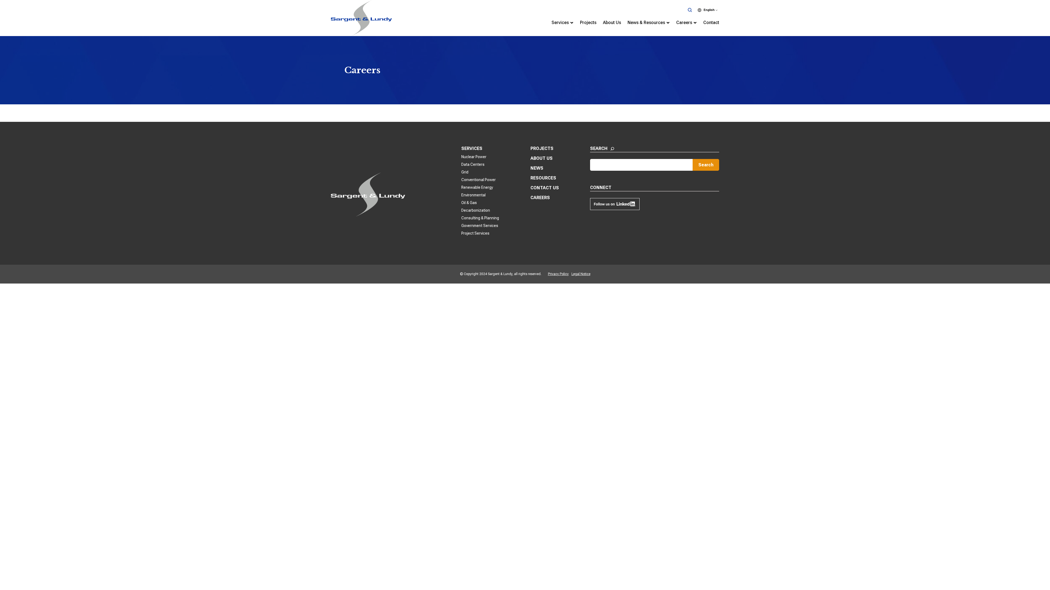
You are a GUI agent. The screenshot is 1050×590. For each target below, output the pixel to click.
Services (560, 22)
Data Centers (473, 164)
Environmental (473, 195)
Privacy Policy (558, 274)
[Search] (690, 10)
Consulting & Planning (480, 218)
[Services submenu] (571, 23)
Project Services (475, 233)
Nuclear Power (473, 157)
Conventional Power (478, 180)
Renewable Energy (477, 187)
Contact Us (544, 187)
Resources (543, 178)
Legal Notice (580, 274)
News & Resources (646, 22)
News (536, 168)
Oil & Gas (469, 202)
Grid (464, 172)
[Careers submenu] (695, 23)
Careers (684, 22)
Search (705, 164)
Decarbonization (475, 210)
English (709, 10)
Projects (541, 148)
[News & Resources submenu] (668, 23)
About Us (541, 158)
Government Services (479, 225)
